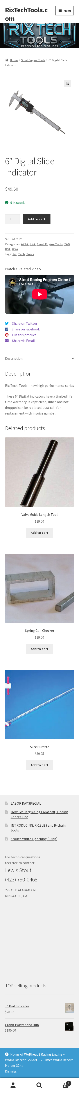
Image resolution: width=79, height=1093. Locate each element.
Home (14, 60)
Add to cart (36, 219)
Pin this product (24, 335)
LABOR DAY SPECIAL (26, 803)
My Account (13, 1085)
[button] (67, 83)
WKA (15, 249)
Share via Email (23, 340)
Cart (61, 1081)
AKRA (24, 244)
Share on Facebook (26, 329)
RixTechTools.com (26, 14)
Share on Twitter (24, 323)
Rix (15, 254)
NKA (32, 244)
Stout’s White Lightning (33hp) (34, 839)
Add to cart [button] (39, 532)
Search (39, 1085)
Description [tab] (14, 358)
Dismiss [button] (11, 1071)
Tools (30, 254)
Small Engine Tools (33, 60)
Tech (21, 254)
